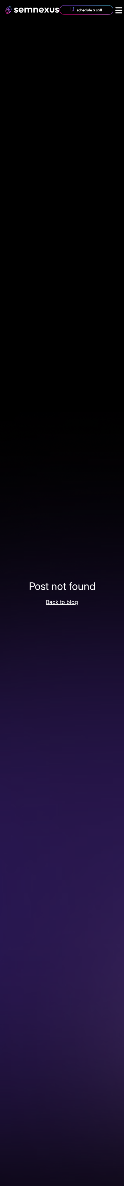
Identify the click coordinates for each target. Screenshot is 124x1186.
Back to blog (62, 602)
